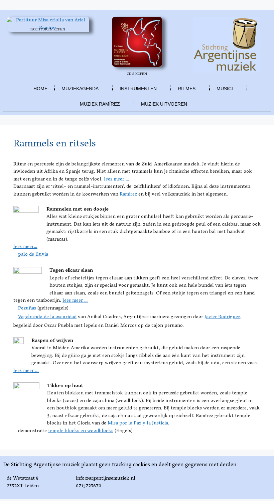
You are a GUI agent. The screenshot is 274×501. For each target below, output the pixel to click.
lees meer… (25, 247)
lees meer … (116, 179)
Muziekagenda (80, 88)
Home (40, 88)
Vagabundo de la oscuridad (47, 317)
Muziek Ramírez (100, 104)
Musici (225, 88)
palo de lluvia (33, 254)
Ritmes (186, 88)
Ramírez (128, 194)
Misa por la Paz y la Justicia (138, 423)
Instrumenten (138, 88)
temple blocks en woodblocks (80, 431)
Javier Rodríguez (222, 317)
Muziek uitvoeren (164, 104)
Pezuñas (27, 308)
